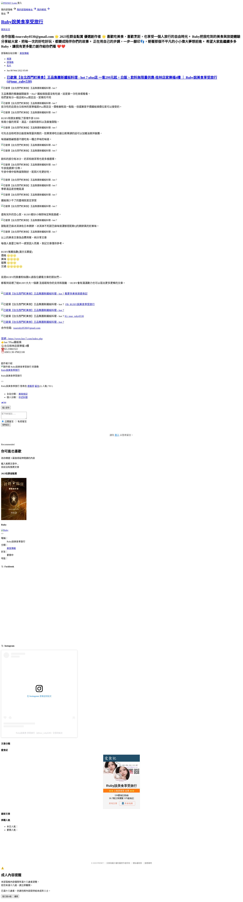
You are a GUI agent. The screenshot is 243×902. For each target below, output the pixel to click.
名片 (9, 65)
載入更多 (6, 408)
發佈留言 (6, 425)
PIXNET (100, 863)
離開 (16, 896)
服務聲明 (148, 863)
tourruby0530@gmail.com (26, 328)
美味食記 (23, 394)
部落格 (10, 62)
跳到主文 (5, 29)
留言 (37, 386)
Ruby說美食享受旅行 (22, 21)
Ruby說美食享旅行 (10, 370)
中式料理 (23, 397)
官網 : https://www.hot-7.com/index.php (22, 338)
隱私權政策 (137, 863)
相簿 (9, 59)
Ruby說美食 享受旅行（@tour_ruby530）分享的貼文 (39, 733)
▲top (3, 402)
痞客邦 (30, 386)
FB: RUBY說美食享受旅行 (80, 304)
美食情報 (24, 53)
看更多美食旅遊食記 (75, 293)
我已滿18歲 (7, 896)
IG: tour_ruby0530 (74, 316)
